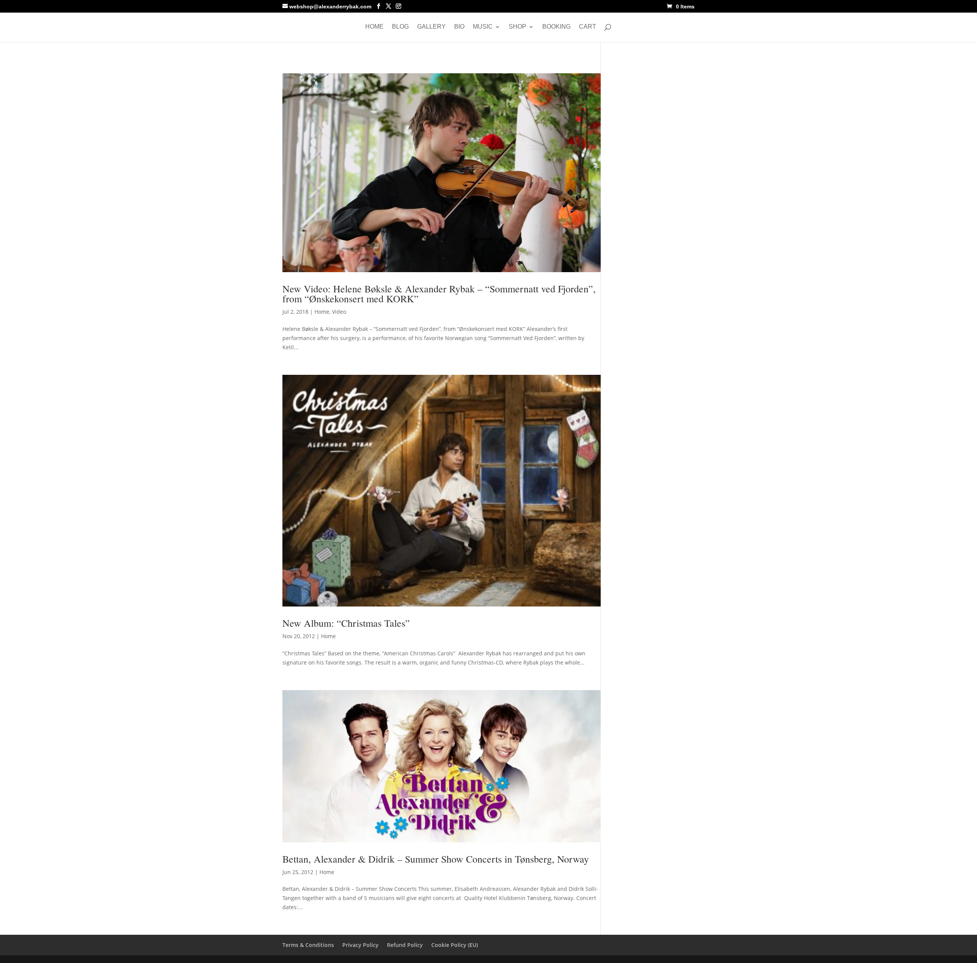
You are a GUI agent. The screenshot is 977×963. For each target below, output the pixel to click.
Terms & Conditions (308, 944)
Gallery (431, 27)
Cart (587, 27)
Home (374, 27)
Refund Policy (405, 944)
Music (483, 27)
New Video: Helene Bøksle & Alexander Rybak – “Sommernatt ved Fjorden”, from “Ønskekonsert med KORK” (439, 293)
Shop (517, 27)
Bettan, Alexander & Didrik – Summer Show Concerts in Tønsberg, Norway (435, 858)
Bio (459, 27)
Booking (556, 27)
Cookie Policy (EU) (454, 944)
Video (339, 311)
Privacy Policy (360, 944)
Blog (400, 27)
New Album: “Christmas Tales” (346, 622)
